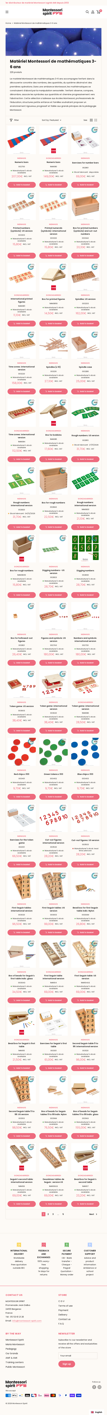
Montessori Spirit (15, 1339)
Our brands (12, 1353)
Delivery (62, 1314)
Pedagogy (11, 1348)
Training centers (15, 1362)
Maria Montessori (15, 1344)
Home (8, 23)
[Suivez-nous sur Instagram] (99, 1387)
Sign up (67, 1364)
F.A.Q (61, 1323)
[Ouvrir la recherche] (87, 11)
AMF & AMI (11, 1357)
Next (91, 1214)
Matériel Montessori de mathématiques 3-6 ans (35, 23)
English (98, 1412)
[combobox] (96, 1412)
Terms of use (65, 1305)
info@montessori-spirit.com (27, 1320)
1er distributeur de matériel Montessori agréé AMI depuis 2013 (37, 2)
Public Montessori (15, 1366)
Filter (16, 120)
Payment (63, 1310)
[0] (98, 12)
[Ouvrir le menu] (7, 12)
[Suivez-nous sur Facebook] (94, 1387)
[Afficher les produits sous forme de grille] (91, 120)
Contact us (64, 1319)
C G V (61, 1301)
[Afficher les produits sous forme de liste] (96, 120)
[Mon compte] (92, 11)
